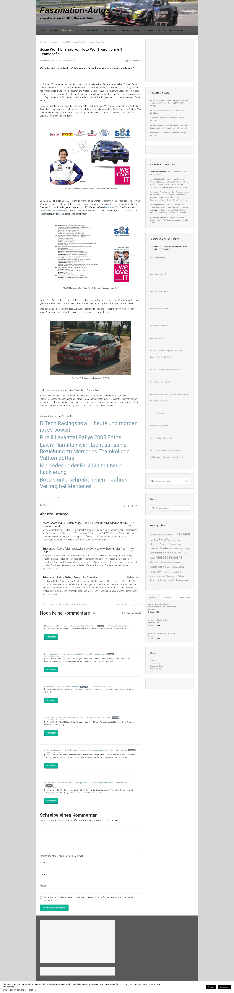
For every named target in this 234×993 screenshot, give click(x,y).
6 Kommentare (135, 61)
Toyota (154, 580)
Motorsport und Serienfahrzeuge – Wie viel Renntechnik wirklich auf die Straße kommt (168, 126)
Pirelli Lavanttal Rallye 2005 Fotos (80, 437)
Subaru (181, 576)
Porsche (166, 571)
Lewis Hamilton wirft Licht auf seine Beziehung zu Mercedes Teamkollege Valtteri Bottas (84, 451)
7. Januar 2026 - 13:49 (52, 752)
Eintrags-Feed (155, 663)
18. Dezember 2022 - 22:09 (118, 626)
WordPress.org (155, 669)
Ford (163, 548)
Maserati (183, 553)
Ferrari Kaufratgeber (157, 413)
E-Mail (43, 874)
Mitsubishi (156, 562)
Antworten (51, 637)
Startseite (43, 42)
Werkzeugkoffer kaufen (159, 291)
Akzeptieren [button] (224, 987)
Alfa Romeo (156, 534)
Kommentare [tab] (184, 597)
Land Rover (167, 552)
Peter (72, 61)
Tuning (163, 580)
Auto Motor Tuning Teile (159, 338)
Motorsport (54, 42)
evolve (100, 981)
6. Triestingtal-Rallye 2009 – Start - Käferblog (61, 687)
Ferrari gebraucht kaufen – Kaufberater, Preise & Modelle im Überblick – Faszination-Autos (169, 181)
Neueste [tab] (167, 597)
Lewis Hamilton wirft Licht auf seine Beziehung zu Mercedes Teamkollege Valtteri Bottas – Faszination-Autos (86, 783)
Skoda (169, 576)
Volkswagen (180, 580)
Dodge (178, 544)
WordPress (132, 981)
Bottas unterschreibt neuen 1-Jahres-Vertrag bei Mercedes (84, 483)
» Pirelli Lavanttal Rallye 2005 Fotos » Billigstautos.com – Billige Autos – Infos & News (77, 717)
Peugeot (154, 572)
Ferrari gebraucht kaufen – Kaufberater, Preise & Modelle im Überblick (162, 607)
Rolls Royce (155, 576)
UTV (169, 581)
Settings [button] (211, 987)
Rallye (176, 572)
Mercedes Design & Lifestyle (161, 438)
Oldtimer (175, 567)
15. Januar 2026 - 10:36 (53, 788)
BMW (162, 540)
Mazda (152, 558)
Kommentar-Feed (156, 666)
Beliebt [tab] (152, 597)
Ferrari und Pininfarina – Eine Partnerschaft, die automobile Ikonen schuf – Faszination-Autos (169, 194)
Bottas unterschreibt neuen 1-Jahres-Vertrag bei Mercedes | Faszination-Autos (74, 654)
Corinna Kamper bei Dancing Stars (124, 604)
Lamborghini (155, 553)
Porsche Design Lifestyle (159, 426)
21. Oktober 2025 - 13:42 (53, 720)
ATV (179, 534)
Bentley (154, 540)
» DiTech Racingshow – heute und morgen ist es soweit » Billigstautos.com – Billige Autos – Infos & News (85, 750)
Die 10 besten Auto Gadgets (161, 382)
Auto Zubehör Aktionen (159, 326)
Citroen (172, 544)
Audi (186, 534)
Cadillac (177, 540)
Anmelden (153, 661)
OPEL (181, 566)
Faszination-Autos (75, 10)
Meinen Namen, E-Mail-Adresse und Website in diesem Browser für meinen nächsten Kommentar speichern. (88, 899)
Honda (175, 549)
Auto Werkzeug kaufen (159, 274)
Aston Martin (169, 534)
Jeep (187, 549)
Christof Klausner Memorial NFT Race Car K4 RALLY (64, 604)
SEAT (162, 576)
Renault (183, 572)
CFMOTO (154, 544)
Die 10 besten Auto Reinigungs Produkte (165, 370)
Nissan (166, 566)
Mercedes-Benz (169, 557)
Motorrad (180, 563)
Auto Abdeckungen (157, 257)
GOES (169, 548)
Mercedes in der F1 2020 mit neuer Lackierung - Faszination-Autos (69, 626)
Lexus (177, 552)
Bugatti (170, 540)
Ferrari (154, 548)
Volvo (152, 584)
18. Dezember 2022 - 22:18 (102, 687)
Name (43, 862)
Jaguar (181, 548)
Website (44, 885)
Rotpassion (154, 217)
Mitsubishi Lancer (169, 563)
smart (175, 576)
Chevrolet (164, 544)
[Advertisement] (170, 60)
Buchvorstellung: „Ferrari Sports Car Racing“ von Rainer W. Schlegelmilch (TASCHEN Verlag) (169, 103)
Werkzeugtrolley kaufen (159, 309)
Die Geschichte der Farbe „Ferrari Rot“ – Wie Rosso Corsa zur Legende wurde (169, 220)
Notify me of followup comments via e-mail (62, 856)
